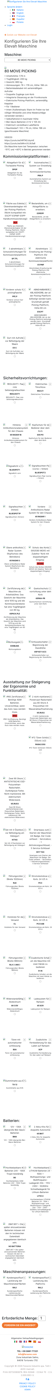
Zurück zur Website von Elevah (21, 34)
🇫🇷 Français (18, 16)
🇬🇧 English (18, 13)
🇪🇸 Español (18, 19)
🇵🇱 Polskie (18, 22)
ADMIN (27, 1389)
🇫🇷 (25, 1341)
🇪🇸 (34, 1341)
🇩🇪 (29, 1341)
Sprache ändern (14, 6)
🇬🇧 (20, 1341)
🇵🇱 (39, 1341)
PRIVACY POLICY (27, 1383)
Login (9, 25)
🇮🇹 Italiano (18, 10)
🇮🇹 (15, 1341)
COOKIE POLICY (27, 1386)
